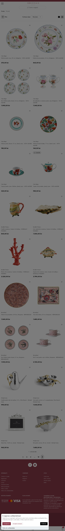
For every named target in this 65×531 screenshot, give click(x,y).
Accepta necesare (17, 524)
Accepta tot (7, 524)
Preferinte (43, 524)
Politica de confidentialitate (8, 528)
